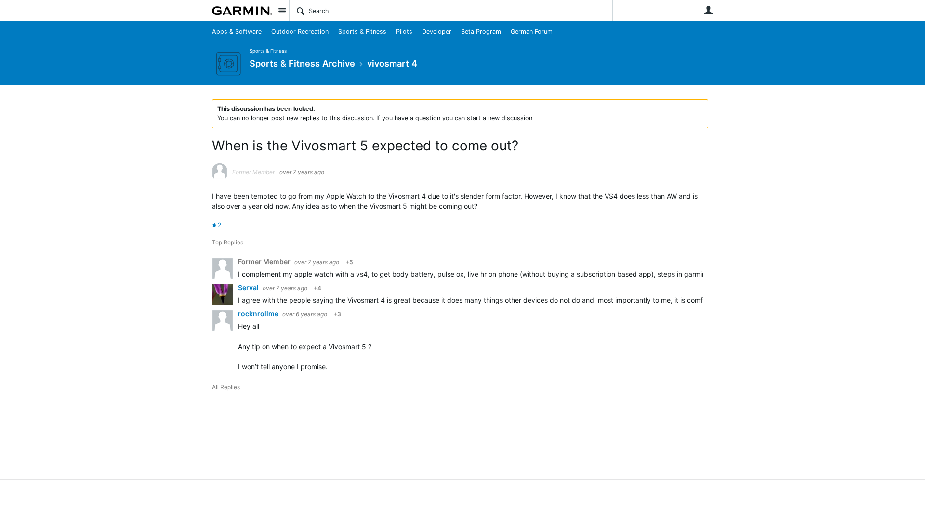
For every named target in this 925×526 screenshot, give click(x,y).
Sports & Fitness (362, 31)
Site (282, 10)
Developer (436, 31)
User (708, 10)
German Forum (532, 31)
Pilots (404, 31)
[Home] (242, 10)
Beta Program (481, 31)
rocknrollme (259, 314)
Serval (249, 287)
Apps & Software (237, 31)
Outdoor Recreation (300, 31)
